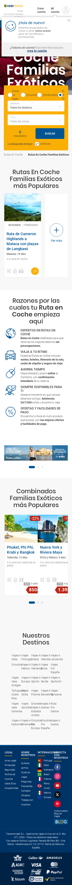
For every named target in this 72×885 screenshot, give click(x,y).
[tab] (32, 467)
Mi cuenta (55, 10)
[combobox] (36, 106)
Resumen (14, 225)
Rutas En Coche (13, 154)
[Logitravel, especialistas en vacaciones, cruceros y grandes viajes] (13, 6)
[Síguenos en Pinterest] (58, 803)
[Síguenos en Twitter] (58, 794)
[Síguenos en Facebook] (58, 767)
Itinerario (31, 225)
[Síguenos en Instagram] (58, 776)
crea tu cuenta (37, 51)
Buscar (50, 133)
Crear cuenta (41, 10)
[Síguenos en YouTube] (58, 785)
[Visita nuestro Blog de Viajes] (61, 821)
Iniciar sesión (61, 33)
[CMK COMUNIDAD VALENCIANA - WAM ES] (36, 453)
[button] (9, 271)
